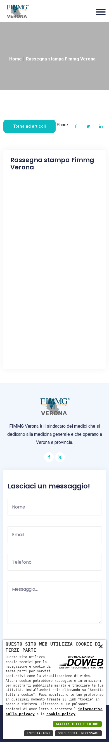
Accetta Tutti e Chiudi (77, 724)
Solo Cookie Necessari (78, 733)
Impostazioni (38, 733)
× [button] (100, 646)
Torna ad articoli (29, 126)
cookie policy (60, 714)
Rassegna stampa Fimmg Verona (61, 59)
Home (15, 59)
